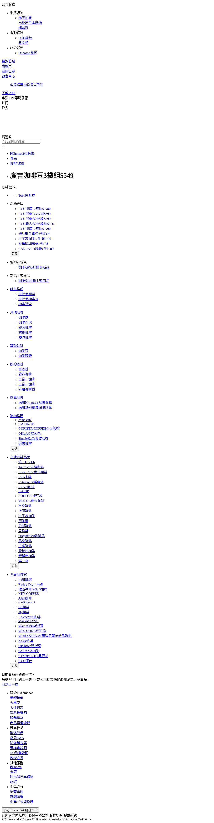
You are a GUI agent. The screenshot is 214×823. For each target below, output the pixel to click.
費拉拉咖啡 (26, 551)
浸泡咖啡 (25, 337)
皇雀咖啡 (25, 546)
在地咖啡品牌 (20, 457)
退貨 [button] (26, 84)
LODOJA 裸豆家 (30, 496)
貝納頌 (23, 531)
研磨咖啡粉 (26, 389)
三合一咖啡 (26, 384)
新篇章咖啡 (26, 556)
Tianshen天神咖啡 (31, 467)
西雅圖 (23, 521)
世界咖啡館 (18, 574)
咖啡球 (23, 317)
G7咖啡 (23, 607)
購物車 (7, 66)
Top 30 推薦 (26, 195)
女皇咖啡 (25, 506)
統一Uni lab (26, 462)
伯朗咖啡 (25, 526)
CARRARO (26, 602)
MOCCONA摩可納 (32, 631)
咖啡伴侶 (25, 322)
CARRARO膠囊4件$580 (36, 249)
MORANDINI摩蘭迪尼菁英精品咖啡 (45, 636)
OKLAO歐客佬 (29, 433)
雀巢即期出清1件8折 (33, 244)
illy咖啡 (23, 612)
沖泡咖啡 (16, 312)
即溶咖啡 (25, 327)
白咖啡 (23, 369)
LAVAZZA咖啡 (29, 617)
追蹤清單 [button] (16, 84)
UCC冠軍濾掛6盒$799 (34, 219)
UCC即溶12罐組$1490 (34, 229)
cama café (25, 420)
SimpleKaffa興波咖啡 (33, 438)
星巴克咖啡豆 (28, 299)
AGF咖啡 (25, 598)
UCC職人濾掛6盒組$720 (36, 224)
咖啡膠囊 (25, 356)
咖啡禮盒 (25, 304)
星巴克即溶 (26, 294)
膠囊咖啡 (16, 397)
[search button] (3, 146)
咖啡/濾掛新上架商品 (33, 281)
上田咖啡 (25, 511)
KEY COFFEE (28, 593)
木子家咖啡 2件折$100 (34, 239)
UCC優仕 (25, 661)
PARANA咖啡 (28, 651)
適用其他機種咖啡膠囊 (35, 407)
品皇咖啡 (25, 541)
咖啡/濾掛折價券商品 (33, 267)
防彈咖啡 (25, 374)
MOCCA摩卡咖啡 (31, 501)
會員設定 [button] (36, 84)
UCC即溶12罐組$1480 (34, 209)
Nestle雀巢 (25, 641)
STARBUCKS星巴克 (33, 656)
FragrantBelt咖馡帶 (31, 536)
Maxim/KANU (28, 621)
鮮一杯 (23, 561)
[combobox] (107, 141)
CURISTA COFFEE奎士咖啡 (39, 428)
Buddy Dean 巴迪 (30, 584)
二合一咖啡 (26, 379)
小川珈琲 (25, 579)
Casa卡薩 (25, 477)
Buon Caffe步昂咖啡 (32, 472)
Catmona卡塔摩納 (31, 482)
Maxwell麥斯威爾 (30, 626)
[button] (107, 28)
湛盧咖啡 (25, 443)
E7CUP (23, 491)
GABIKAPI (26, 423)
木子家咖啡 (26, 516)
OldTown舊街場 (29, 646)
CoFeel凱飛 (26, 487)
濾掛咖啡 (25, 332)
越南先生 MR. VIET (32, 589)
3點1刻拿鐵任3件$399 (34, 234)
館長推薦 (16, 289)
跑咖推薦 (16, 416)
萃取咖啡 (16, 346)
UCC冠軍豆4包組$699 (34, 214)
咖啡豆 (23, 351)
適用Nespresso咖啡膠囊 (35, 402)
